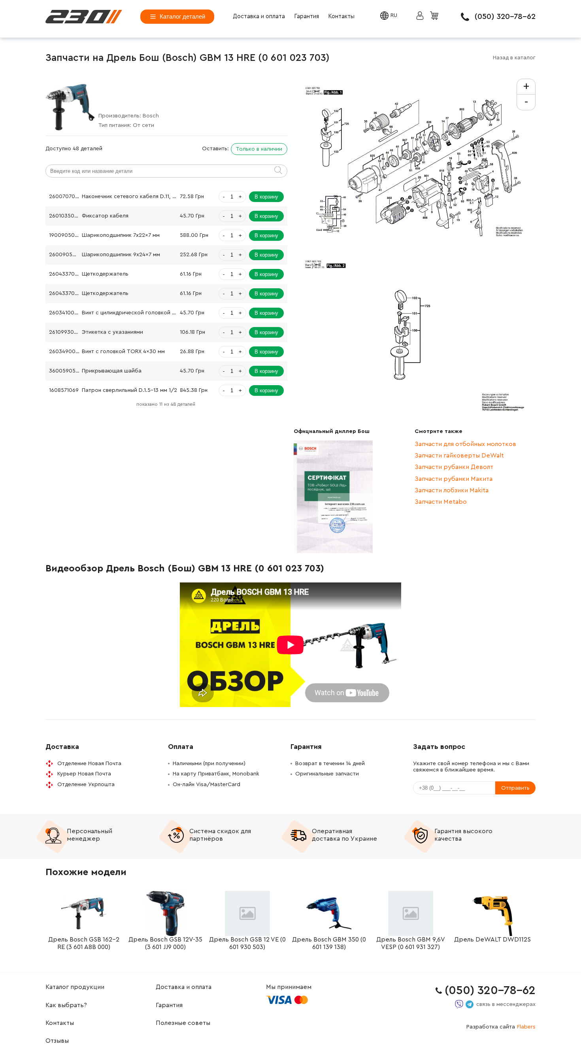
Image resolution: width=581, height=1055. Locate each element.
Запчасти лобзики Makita (452, 490)
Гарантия (306, 16)
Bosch (151, 116)
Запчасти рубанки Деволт (454, 467)
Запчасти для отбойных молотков (465, 444)
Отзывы (57, 1041)
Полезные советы (183, 1023)
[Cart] (435, 16)
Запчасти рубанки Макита (453, 479)
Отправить (515, 788)
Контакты (341, 16)
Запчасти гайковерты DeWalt (459, 455)
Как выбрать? (66, 1005)
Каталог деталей (182, 16)
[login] (83, 16)
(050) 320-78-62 (505, 17)
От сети (143, 125)
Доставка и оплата (259, 16)
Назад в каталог (514, 58)
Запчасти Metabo (441, 502)
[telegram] (469, 1004)
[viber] (459, 1004)
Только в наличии (259, 149)
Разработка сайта (501, 1027)
